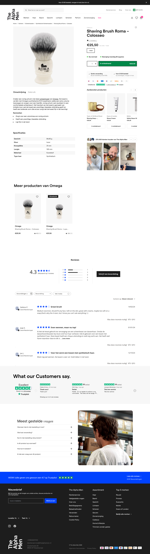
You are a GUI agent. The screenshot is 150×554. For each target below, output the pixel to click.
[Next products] (135, 90)
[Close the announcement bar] (146, 2)
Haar (94, 495)
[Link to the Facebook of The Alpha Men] (15, 526)
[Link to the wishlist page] (136, 17)
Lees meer (66, 338)
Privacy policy (91, 548)
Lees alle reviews (133, 476)
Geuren (95, 513)
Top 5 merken (122, 490)
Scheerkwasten (29, 23)
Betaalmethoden (75, 509)
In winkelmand (96, 126)
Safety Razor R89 (132, 118)
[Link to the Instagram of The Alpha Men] (9, 526)
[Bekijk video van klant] (94, 156)
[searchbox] (22, 293)
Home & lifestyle (99, 523)
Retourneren (73, 516)
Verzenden (73, 513)
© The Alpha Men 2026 (75, 545)
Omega (55, 99)
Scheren (21, 23)
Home (15, 23)
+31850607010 (32, 540)
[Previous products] (131, 90)
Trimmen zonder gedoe (101, 527)
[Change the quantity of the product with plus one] (95, 64)
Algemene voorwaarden (77, 548)
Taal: (24, 518)
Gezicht (95, 502)
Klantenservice (74, 495)
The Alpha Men (76, 490)
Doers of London (122, 509)
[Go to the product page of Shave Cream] (116, 104)
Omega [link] (90, 27)
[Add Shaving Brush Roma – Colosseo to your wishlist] (136, 27)
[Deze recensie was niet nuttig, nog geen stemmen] (133, 319)
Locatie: (11, 518)
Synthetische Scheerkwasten (44, 23)
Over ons (72, 502)
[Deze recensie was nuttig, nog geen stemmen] (129, 319)
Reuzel (118, 495)
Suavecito (119, 502)
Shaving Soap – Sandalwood (92, 118)
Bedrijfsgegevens (75, 506)
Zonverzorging (98, 516)
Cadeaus (96, 520)
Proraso (119, 498)
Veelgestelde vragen (76, 498)
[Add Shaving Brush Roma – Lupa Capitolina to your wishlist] (69, 196)
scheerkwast (44, 99)
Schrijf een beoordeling (108, 274)
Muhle (118, 506)
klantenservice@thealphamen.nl (39, 543)
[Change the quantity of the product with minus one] (88, 64)
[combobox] (43, 294)
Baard (95, 498)
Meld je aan (50, 501)
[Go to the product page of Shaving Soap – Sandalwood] (96, 104)
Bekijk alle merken (123, 514)
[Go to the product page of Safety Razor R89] (136, 104)
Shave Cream (111, 118)
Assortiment (98, 490)
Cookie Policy (74, 520)
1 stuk (91, 50)
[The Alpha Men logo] (13, 14)
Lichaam (96, 506)
